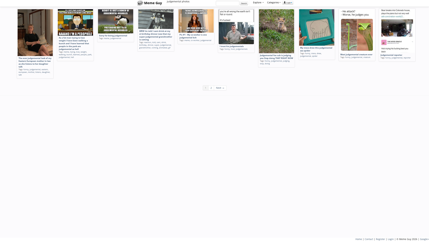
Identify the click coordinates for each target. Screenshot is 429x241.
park (89, 54)
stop (262, 63)
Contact (369, 239)
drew (319, 53)
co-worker (195, 40)
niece (313, 53)
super (156, 45)
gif (169, 47)
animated (163, 47)
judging (286, 61)
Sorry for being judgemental (113, 35)
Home (358, 239)
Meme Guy (152, 3)
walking (62, 54)
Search (244, 3)
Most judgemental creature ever (356, 54)
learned (76, 54)
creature (366, 57)
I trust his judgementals (232, 46)
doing (267, 63)
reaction (147, 42)
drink (163, 42)
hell (72, 57)
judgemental (35, 69)
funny (26, 69)
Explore (257, 2)
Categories (273, 2)
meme (66, 52)
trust (233, 49)
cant (158, 42)
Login (288, 2)
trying (72, 52)
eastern (45, 69)
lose (78, 52)
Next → (220, 87)
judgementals (242, 49)
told (154, 42)
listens (38, 72)
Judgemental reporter (391, 55)
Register (380, 239)
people (84, 54)
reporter (407, 57)
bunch (69, 54)
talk (20, 74)
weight (83, 52)
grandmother (145, 47)
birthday (143, 45)
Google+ (424, 239)
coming (155, 47)
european (23, 72)
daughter (46, 72)
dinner (150, 45)
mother (31, 72)
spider (314, 56)
